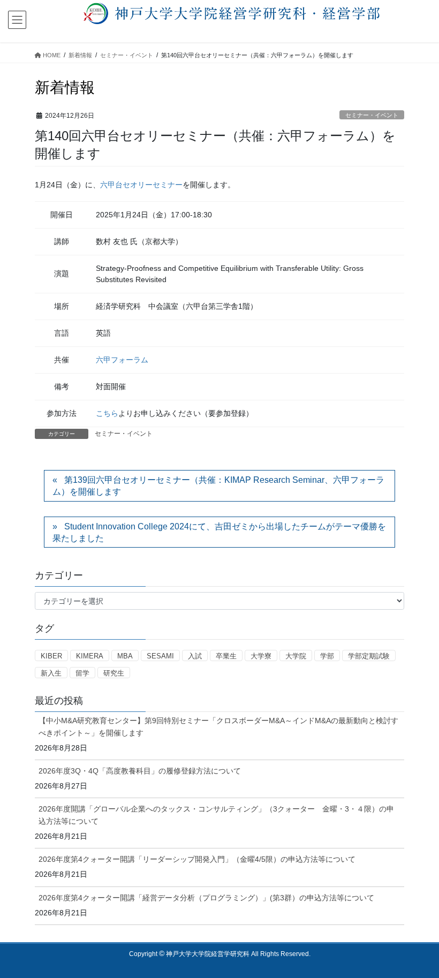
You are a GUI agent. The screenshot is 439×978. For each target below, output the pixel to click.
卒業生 (226, 656)
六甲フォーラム (122, 359)
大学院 (295, 656)
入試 (195, 656)
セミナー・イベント (371, 115)
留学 (82, 673)
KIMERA (89, 656)
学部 (327, 656)
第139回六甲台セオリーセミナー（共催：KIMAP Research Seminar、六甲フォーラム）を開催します (218, 485)
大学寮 (261, 656)
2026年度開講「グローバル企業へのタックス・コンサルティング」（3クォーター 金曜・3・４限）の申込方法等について (216, 815)
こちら (107, 413)
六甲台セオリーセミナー (141, 184)
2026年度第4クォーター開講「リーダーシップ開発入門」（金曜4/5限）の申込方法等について (197, 859)
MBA (125, 656)
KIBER (51, 656)
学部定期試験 (369, 656)
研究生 (113, 673)
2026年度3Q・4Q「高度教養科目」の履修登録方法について (140, 771)
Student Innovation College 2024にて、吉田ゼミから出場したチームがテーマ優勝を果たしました (219, 532)
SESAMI (160, 656)
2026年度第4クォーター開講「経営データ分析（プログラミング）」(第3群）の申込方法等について (206, 897)
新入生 (51, 673)
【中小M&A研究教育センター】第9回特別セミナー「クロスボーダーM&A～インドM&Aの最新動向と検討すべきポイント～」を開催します (218, 726)
